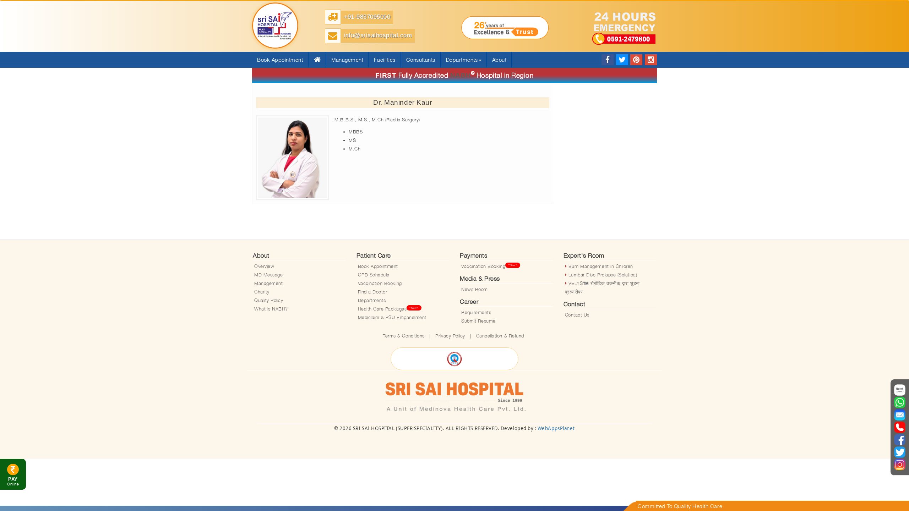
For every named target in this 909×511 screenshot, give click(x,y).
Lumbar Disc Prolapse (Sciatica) (602, 275)
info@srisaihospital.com (378, 35)
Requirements (476, 312)
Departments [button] (462, 59)
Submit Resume (478, 321)
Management (347, 59)
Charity (262, 292)
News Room (474, 289)
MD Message (268, 275)
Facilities (384, 59)
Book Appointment (378, 266)
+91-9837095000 (367, 16)
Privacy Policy (450, 336)
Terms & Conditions (404, 336)
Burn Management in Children (600, 266)
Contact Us (577, 315)
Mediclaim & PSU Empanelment (392, 317)
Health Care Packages (388, 309)
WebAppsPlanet (556, 428)
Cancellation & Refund (500, 336)
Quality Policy (268, 300)
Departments (372, 300)
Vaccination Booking (380, 283)
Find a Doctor (372, 292)
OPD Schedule (374, 275)
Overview (264, 266)
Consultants (420, 59)
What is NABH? (271, 309)
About (499, 59)
